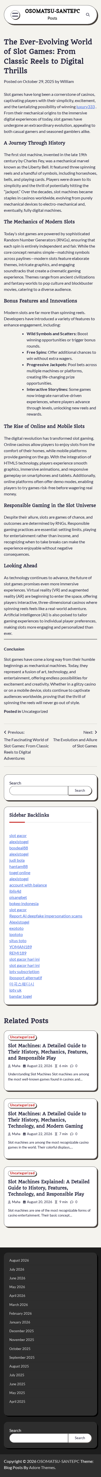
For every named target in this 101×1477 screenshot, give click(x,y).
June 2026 (17, 1278)
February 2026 (20, 1313)
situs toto (17, 940)
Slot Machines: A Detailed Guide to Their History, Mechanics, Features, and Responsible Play (48, 1052)
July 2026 (16, 1269)
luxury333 (85, 106)
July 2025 (16, 1375)
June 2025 (17, 1384)
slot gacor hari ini (24, 959)
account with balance (28, 884)
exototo (16, 928)
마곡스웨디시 (21, 983)
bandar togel (20, 996)
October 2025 (20, 1349)
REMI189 (17, 952)
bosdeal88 (18, 847)
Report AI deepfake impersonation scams (45, 915)
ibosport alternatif (25, 977)
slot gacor (18, 835)
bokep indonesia (24, 903)
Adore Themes (42, 1467)
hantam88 (18, 866)
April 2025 (17, 1401)
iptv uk (15, 990)
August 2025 (19, 1366)
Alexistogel (19, 921)
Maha (16, 1066)
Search (15, 782)
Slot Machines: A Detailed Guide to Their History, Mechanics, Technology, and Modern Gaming (47, 1120)
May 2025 (17, 1393)
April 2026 (17, 1296)
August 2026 (19, 1260)
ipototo (16, 934)
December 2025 (21, 1331)
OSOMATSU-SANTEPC (52, 11)
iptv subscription (24, 971)
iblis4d (15, 891)
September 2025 (22, 1357)
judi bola (17, 860)
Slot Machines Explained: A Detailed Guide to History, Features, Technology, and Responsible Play (49, 1188)
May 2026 (17, 1287)
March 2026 (18, 1305)
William (67, 81)
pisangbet (18, 897)
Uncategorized (35, 711)
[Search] (88, 15)
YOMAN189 (20, 946)
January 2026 (19, 1322)
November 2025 (21, 1340)
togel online (19, 872)
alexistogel (18, 841)
